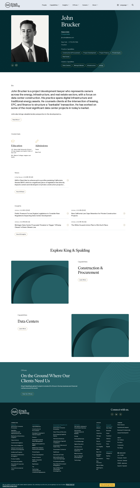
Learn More (82, 280)
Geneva (108, 438)
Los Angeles (99, 446)
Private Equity (116, 53)
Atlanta (98, 428)
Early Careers (121, 424)
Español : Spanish (122, 466)
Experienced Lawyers (123, 427)
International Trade (58, 454)
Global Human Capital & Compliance (59, 442)
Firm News (120, 448)
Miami (97, 449)
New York (98, 452)
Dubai (107, 433)
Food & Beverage (79, 441)
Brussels (108, 430)
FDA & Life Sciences (58, 438)
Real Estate (66, 56)
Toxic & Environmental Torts (17, 468)
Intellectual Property (16, 452)
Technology (77, 460)
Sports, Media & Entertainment (78, 456)
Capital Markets (36, 426)
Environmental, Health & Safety (59, 435)
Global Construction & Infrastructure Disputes (17, 448)
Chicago (98, 436)
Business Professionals (123, 430)
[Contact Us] (112, 414)
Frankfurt (108, 436)
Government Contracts (59, 449)
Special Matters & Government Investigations (58, 469)
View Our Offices (27, 394)
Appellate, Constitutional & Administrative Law (16, 432)
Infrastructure (91, 65)
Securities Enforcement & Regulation (59, 464)
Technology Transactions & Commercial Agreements (38, 471)
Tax (33, 466)
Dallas (98, 438)
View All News (20, 191)
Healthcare (56, 452)
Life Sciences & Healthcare (78, 450)
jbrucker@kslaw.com (67, 37)
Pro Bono (119, 442)
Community (120, 445)
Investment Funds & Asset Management (37, 440)
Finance (34, 437)
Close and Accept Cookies (107, 485)
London (108, 441)
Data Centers (67, 65)
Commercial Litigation (17, 443)
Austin (98, 430)
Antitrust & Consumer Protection (17, 427)
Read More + (16, 119)
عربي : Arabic (120, 455)
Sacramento (99, 458)
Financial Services (79, 438)
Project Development (89, 53)
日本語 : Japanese (122, 463)
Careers (119, 422)
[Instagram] (120, 414)
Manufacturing (78, 453)
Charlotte (99, 433)
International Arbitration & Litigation (17, 455)
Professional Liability (16, 461)
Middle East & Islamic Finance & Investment (38, 448)
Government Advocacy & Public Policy (60, 446)
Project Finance (104, 53)
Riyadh (108, 446)
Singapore (109, 453)
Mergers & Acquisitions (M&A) (38, 444)
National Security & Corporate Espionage (59, 458)
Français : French (122, 458)
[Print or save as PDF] (12, 65)
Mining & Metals (79, 65)
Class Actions (15, 440)
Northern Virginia (98, 455)
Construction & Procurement (71, 53)
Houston (98, 444)
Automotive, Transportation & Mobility (79, 432)
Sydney (108, 456)
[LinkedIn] (116, 414)
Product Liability (15, 459)
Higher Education (78, 444)
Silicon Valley (99, 465)
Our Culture (120, 440)
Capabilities (14, 422)
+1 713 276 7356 (73, 42)
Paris (107, 444)
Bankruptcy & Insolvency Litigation (17, 436)
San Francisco (99, 461)
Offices (98, 422)
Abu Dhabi (109, 428)
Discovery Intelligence (17, 445)
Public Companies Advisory (37, 460)
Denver (98, 441)
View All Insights (21, 234)
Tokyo (108, 458)
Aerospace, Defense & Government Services (80, 427)
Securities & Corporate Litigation (17, 464)
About (119, 437)
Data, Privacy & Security (59, 432)
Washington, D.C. (99, 468)
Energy (101, 65)
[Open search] (133, 5)
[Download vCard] (16, 65)
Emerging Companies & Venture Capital (38, 433)
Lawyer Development (123, 432)
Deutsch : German (122, 460)
